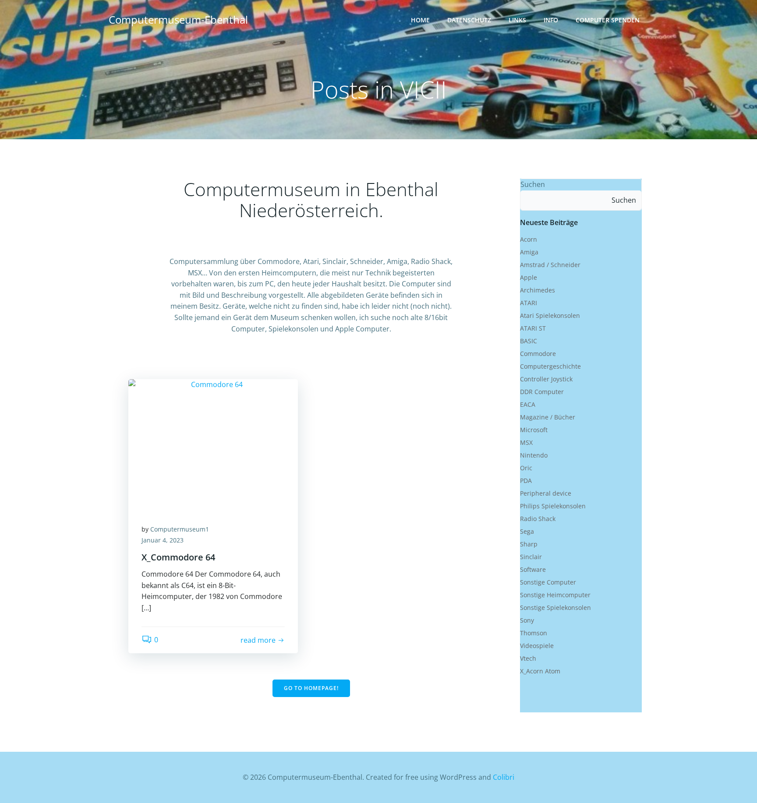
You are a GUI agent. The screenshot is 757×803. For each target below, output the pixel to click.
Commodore (538, 353)
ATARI (528, 303)
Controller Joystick (546, 379)
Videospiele (537, 645)
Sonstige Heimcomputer (555, 595)
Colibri (503, 777)
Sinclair (531, 557)
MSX (526, 442)
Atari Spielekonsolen (550, 315)
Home (420, 20)
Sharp (529, 544)
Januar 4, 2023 (162, 540)
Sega (527, 531)
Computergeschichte (550, 366)
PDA (526, 480)
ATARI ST (533, 328)
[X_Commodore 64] (213, 444)
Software (533, 569)
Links (517, 20)
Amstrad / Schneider (550, 265)
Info (551, 20)
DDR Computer (542, 391)
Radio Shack (537, 518)
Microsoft (534, 430)
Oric (526, 468)
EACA (527, 404)
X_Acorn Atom (540, 671)
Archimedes (537, 290)
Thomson (533, 633)
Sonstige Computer (548, 582)
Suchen (532, 184)
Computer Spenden (608, 20)
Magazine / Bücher (547, 417)
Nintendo (534, 455)
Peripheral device (545, 493)
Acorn (528, 239)
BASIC (528, 341)
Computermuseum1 (179, 529)
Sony (527, 620)
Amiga (529, 252)
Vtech (528, 658)
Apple (528, 277)
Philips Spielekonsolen (553, 506)
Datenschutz (469, 20)
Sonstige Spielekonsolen (555, 607)
